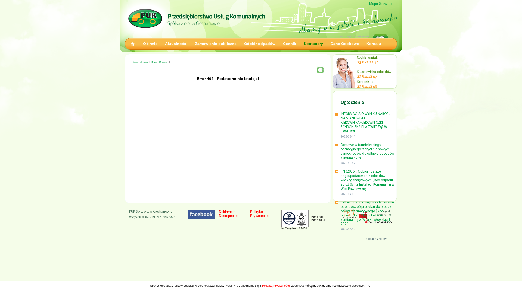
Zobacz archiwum (378, 239)
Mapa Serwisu (380, 4)
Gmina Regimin (159, 62)
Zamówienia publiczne (216, 44)
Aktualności (176, 44)
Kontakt (373, 44)
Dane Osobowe (345, 44)
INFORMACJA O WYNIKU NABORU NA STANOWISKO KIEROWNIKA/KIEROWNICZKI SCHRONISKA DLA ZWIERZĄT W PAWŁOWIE (366, 122)
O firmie (150, 44)
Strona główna (140, 62)
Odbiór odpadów (259, 44)
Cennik (289, 44)
